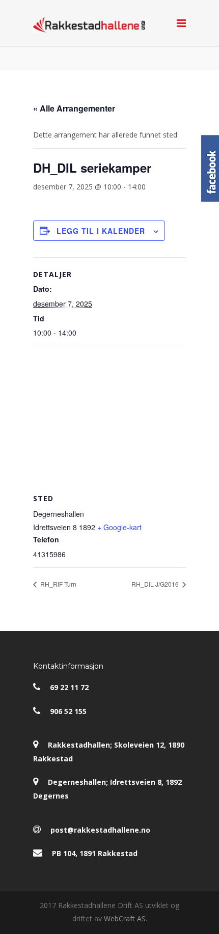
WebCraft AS (125, 918)
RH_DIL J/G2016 (155, 584)
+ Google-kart (119, 527)
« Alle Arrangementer (74, 108)
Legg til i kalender (101, 230)
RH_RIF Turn (57, 584)
